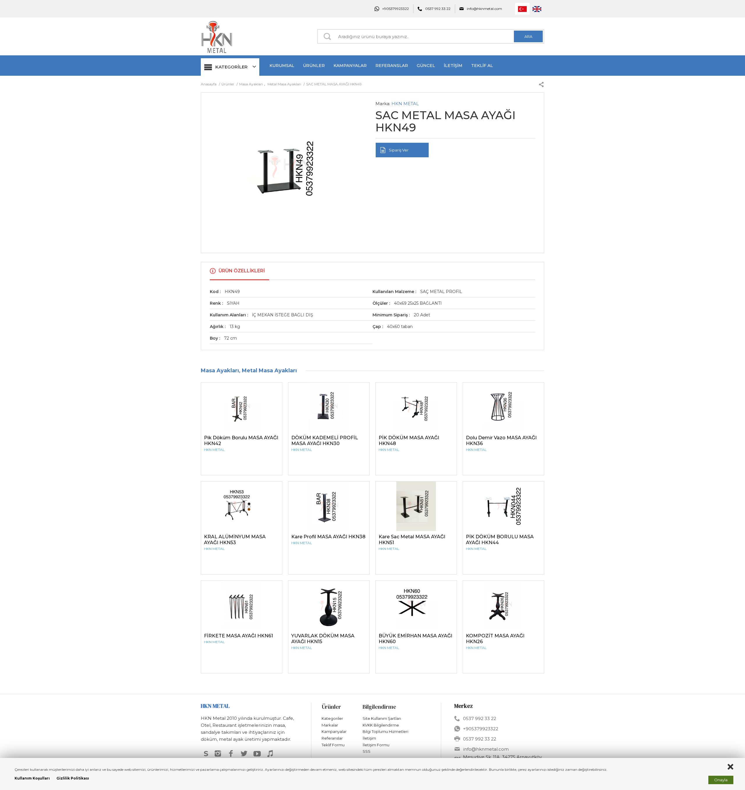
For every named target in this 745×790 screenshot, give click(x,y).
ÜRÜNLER (314, 65)
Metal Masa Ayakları (284, 84)
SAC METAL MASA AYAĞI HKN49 (334, 84)
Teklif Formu (333, 745)
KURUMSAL (281, 65)
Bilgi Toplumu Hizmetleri (385, 731)
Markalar (330, 725)
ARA (528, 36)
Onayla (721, 779)
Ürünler (228, 84)
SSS (366, 751)
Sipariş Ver (399, 150)
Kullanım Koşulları (32, 778)
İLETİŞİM (453, 65)
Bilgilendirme (379, 706)
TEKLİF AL (482, 65)
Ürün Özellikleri (242, 271)
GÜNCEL (426, 65)
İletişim (369, 738)
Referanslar (332, 738)
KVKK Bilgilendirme (381, 725)
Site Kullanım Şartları (382, 718)
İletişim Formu (376, 745)
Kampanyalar (334, 731)
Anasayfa (209, 84)
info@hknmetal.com (484, 8)
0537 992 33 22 (437, 8)
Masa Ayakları (251, 84)
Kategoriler (332, 718)
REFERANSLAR (391, 65)
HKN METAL (405, 103)
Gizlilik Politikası (72, 778)
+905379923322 (395, 8)
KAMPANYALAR (350, 65)
